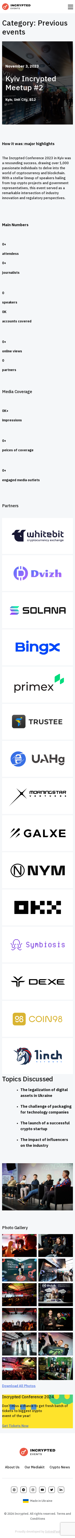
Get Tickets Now (15, 1426)
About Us (12, 1467)
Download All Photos (19, 1386)
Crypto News (60, 1467)
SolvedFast (52, 1531)
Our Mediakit (35, 1467)
